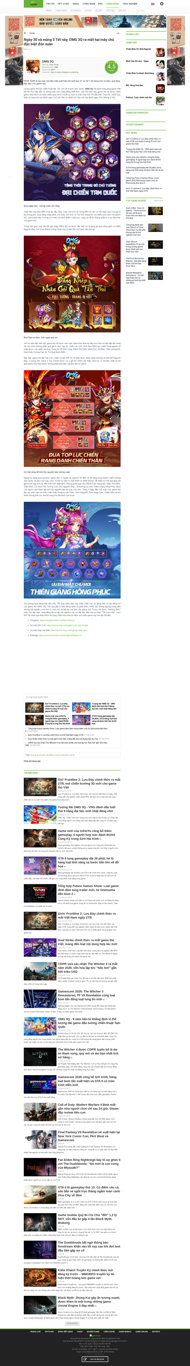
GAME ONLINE (61, 10)
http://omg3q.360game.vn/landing (64, 72)
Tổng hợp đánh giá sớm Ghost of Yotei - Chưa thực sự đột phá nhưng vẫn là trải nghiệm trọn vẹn (135, 230)
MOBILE (49, 10)
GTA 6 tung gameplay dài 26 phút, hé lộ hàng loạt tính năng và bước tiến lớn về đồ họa (104, 720)
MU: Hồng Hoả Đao (134, 85)
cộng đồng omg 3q (53, 755)
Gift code (63, 4)
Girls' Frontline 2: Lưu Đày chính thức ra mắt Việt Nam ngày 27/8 (55, 735)
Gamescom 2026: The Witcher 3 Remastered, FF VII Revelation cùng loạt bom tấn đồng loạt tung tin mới (86, 995)
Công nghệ (89, 4)
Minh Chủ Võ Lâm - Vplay (137, 61)
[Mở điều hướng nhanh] (118, 32)
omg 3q (33, 755)
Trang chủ (35, 1332)
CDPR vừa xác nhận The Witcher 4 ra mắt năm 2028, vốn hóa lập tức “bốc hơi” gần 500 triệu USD (87, 967)
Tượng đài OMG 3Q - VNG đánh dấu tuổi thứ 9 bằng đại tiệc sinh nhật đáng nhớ (104, 706)
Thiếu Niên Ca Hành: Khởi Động (140, 73)
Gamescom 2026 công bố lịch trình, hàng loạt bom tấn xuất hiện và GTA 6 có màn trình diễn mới (87, 1081)
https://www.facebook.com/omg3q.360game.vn (60, 635)
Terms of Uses (92, 1354)
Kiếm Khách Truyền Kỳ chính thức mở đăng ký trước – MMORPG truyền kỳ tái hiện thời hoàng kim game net (86, 1274)
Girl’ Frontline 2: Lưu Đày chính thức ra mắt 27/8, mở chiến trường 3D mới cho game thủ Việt (57, 707)
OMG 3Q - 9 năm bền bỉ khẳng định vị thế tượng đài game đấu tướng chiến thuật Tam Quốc (89, 1023)
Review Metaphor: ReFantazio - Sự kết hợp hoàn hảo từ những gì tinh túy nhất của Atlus (135, 278)
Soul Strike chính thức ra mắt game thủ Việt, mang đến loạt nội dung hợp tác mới (63, 739)
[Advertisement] (72, 670)
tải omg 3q (41, 755)
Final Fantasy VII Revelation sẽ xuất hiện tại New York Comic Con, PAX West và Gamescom (89, 1136)
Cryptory (110, 10)
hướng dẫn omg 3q (68, 755)
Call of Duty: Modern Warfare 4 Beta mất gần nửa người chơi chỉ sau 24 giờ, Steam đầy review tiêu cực (88, 1108)
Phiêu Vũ (27, 49)
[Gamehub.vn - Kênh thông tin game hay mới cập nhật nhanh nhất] (33, 4)
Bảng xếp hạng (65, 1332)
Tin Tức (50, 4)
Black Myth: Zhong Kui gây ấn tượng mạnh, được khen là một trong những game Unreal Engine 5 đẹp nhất (89, 1301)
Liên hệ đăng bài (97, 1359)
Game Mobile (125, 1332)
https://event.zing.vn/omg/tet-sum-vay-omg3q (67, 625)
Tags (27, 755)
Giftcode (49, 1332)
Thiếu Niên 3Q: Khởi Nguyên (138, 49)
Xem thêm (158, 201)
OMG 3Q (48, 61)
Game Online (141, 1332)
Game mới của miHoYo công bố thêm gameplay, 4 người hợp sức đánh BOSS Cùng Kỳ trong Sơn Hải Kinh (57, 720)
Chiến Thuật (53, 65)
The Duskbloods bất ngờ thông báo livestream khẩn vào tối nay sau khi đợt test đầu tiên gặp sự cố (89, 1246)
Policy (101, 1354)
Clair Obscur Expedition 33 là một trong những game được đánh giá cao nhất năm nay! (135, 247)
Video (76, 4)
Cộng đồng (112, 4)
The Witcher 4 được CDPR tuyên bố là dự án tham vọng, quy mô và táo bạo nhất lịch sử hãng (88, 1053)
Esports (156, 1332)
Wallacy (122, 10)
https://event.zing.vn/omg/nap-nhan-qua (69, 630)
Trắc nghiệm (129, 4)
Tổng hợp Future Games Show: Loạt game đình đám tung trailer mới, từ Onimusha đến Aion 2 (88, 889)
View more (72, 1323)
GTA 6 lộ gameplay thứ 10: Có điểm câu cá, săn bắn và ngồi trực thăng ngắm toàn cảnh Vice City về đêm (89, 1191)
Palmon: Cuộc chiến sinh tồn (139, 97)
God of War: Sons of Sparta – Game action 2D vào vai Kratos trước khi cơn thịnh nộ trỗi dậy (136, 213)
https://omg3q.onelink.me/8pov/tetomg (57, 620)
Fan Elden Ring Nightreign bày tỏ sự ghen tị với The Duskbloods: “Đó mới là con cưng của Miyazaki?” (89, 1163)
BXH (100, 4)
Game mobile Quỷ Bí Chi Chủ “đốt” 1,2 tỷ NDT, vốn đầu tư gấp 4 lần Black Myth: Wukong (87, 1219)
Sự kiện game (93, 1332)
